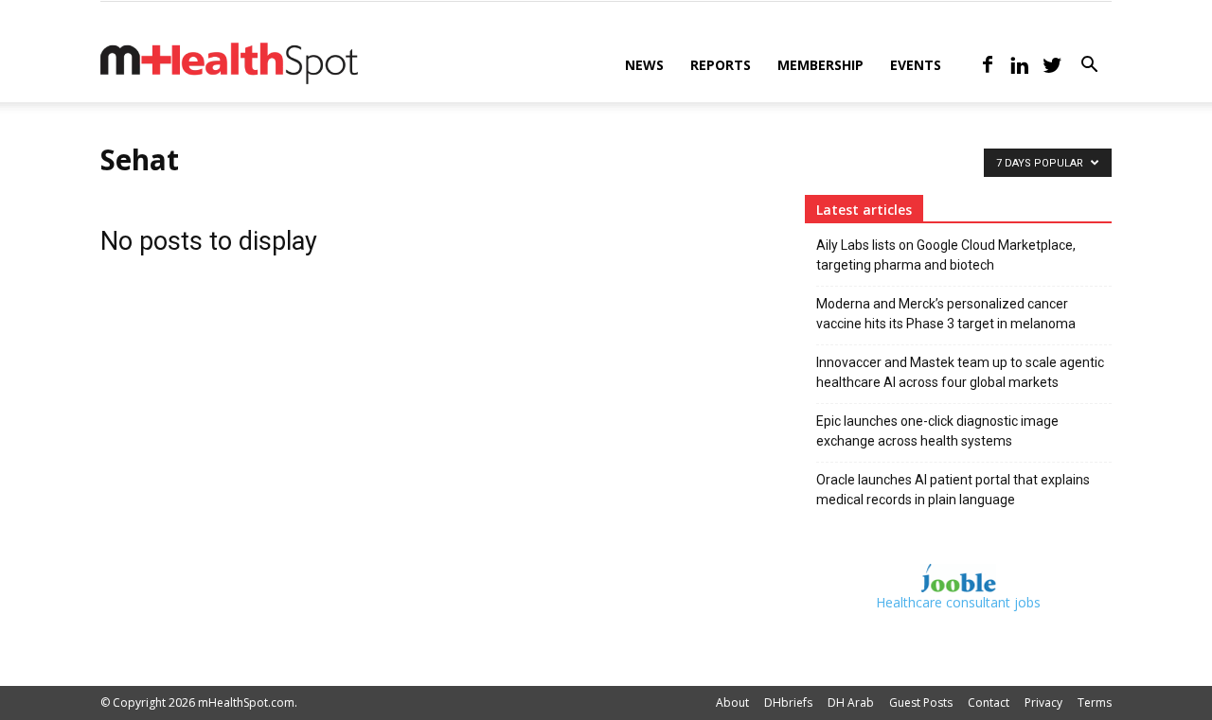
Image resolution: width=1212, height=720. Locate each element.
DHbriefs (788, 702)
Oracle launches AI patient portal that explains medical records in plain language (953, 489)
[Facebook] (987, 65)
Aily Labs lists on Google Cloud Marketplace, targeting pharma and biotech (946, 254)
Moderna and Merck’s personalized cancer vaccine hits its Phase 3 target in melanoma (946, 313)
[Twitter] (1052, 65)
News (644, 65)
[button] (1089, 67)
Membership (820, 65)
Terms (1095, 702)
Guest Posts (921, 702)
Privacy (1043, 702)
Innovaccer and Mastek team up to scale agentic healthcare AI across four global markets (960, 372)
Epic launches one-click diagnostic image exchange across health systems (937, 430)
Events (915, 65)
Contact (988, 702)
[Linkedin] (1020, 65)
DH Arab (851, 702)
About (732, 702)
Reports (720, 65)
